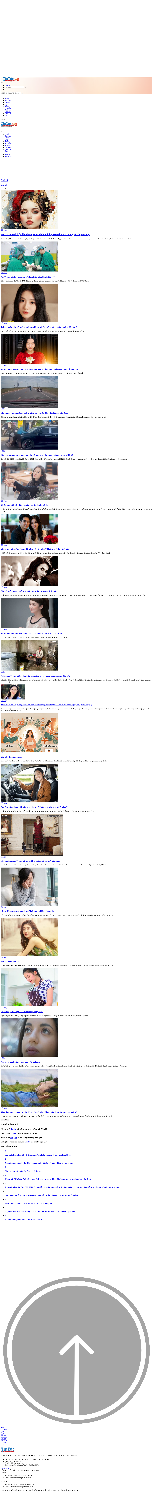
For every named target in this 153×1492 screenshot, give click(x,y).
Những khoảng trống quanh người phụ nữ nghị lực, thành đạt (27, 911)
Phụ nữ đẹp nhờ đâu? (10, 961)
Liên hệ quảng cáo (7, 1468)
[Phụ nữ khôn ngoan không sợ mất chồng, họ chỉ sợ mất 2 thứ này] (29, 585)
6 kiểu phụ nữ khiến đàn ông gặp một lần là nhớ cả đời (24, 505)
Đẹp (6, 104)
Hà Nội (3, 1472)
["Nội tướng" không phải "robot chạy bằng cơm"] (29, 1006)
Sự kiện (7, 154)
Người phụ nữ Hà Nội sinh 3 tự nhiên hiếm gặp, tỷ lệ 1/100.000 (28, 277)
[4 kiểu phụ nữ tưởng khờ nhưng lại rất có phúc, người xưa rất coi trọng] (29, 627)
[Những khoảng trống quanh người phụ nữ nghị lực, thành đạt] (29, 905)
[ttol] (9, 126)
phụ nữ (4, 185)
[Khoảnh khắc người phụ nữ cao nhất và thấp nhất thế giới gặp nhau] (32, 855)
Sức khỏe (8, 112)
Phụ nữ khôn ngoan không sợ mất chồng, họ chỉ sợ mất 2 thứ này (29, 591)
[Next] (1, 119)
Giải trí (7, 102)
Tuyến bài (8, 156)
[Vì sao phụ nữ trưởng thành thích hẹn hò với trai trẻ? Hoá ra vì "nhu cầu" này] (29, 543)
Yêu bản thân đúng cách (11, 757)
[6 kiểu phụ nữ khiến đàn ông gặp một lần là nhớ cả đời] (29, 499)
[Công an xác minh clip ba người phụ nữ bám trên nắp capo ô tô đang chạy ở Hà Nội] (29, 449)
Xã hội (7, 98)
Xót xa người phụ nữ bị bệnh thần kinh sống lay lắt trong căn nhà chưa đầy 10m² (36, 676)
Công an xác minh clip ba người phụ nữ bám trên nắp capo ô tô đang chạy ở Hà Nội (37, 455)
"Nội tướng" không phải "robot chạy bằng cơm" (22, 1012)
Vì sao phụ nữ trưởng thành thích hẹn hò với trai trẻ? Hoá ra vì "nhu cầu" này (35, 549)
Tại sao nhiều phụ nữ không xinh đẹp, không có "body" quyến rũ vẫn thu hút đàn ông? (39, 327)
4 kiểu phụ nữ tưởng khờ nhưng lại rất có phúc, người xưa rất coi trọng (31, 633)
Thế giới (8, 110)
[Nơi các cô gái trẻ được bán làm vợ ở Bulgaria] (29, 1056)
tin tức (13, 1129)
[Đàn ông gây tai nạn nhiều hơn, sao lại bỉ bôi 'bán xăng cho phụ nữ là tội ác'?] (29, 801)
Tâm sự (7, 106)
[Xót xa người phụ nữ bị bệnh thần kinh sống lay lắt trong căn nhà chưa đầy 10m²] (29, 670)
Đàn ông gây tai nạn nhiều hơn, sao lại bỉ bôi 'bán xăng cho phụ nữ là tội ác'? (34, 807)
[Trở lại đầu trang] (76, 1425)
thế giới (13, 1138)
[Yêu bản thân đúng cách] (29, 751)
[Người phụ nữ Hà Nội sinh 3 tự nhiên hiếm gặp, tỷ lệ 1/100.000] (29, 271)
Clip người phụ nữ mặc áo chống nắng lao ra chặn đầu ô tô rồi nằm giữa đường (35, 413)
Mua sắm (8, 108)
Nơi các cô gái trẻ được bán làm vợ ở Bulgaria (20, 1062)
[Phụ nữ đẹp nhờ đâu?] (29, 955)
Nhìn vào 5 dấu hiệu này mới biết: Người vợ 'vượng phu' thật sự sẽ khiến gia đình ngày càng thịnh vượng (46, 705)
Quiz (6, 115)
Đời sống (8, 100)
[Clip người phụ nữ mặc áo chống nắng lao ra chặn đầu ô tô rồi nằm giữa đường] (29, 407)
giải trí (27, 1142)
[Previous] (4, 119)
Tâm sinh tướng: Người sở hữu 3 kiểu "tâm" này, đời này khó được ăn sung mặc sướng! (39, 1112)
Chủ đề (4, 180)
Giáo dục (8, 113)
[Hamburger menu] (1, 82)
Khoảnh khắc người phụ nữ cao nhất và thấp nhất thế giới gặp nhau (30, 861)
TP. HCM (4, 1481)
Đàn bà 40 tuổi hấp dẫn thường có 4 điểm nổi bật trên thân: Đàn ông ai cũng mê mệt (45, 234)
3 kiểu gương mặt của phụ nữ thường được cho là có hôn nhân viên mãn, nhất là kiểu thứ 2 (40, 369)
